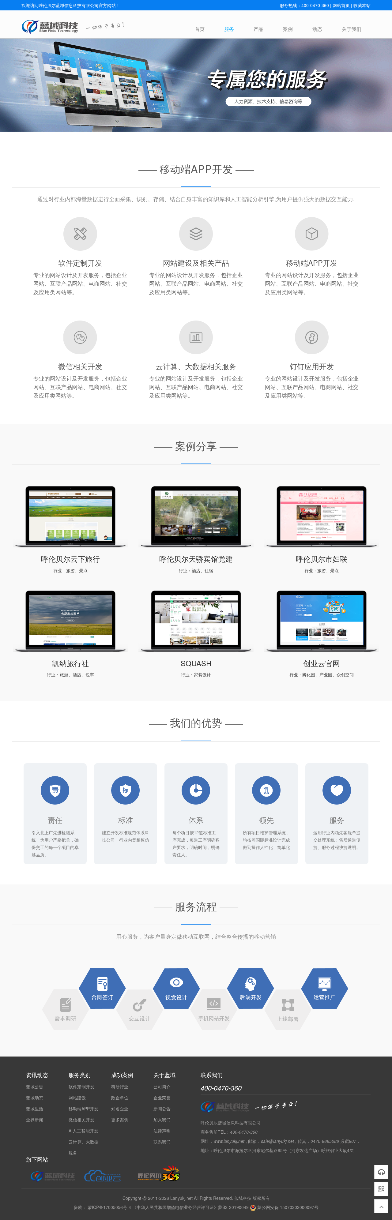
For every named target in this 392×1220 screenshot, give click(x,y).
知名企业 (119, 1109)
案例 (288, 28)
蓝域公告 (34, 1086)
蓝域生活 (34, 1109)
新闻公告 (162, 1109)
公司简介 (162, 1086)
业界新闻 (34, 1120)
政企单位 (119, 1097)
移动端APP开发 (83, 1109)
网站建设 (77, 1097)
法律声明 (162, 1131)
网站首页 (341, 5)
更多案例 (119, 1120)
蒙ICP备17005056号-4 (109, 1207)
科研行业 (119, 1086)
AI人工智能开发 (83, 1131)
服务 (229, 28)
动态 (317, 28)
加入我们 (162, 1120)
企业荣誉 (162, 1097)
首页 (200, 28)
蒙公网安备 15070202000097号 (287, 1207)
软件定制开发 (81, 1086)
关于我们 (351, 28)
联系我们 (162, 1142)
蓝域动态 (34, 1097)
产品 (258, 28)
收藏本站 (362, 5)
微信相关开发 (81, 1120)
